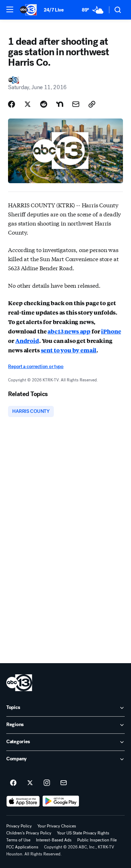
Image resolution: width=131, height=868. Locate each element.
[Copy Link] (92, 104)
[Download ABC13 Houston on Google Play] (61, 801)
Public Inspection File (97, 840)
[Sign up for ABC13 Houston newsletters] (64, 783)
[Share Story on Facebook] (11, 104)
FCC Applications (22, 847)
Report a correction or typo (35, 366)
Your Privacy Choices (56, 826)
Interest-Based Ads (54, 840)
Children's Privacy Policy (28, 833)
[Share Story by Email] (76, 104)
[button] (9, 9)
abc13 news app (69, 331)
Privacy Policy (19, 826)
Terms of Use (18, 840)
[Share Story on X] (28, 104)
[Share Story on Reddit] (44, 104)
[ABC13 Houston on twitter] (30, 783)
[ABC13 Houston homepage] (28, 9)
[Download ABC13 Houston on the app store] (23, 801)
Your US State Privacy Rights (83, 833)
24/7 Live (54, 10)
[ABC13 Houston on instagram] (47, 783)
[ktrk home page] (19, 682)
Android (27, 341)
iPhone (111, 331)
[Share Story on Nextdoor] (60, 104)
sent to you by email (69, 350)
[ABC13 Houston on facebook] (13, 783)
